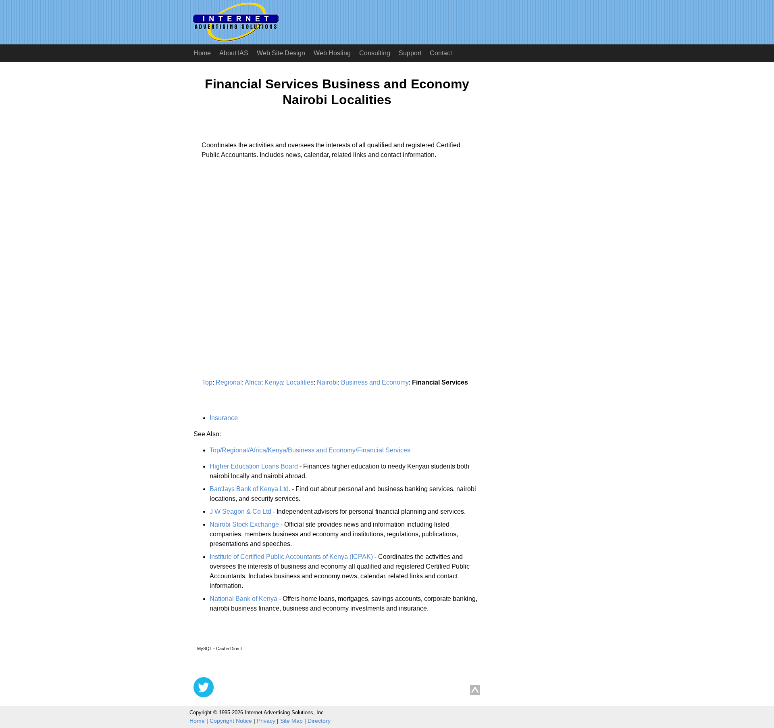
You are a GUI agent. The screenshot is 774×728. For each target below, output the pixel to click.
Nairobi (327, 382)
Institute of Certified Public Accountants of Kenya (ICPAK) (291, 556)
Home (202, 53)
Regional (229, 382)
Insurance (224, 417)
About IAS (233, 53)
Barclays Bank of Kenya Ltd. (250, 488)
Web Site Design (281, 53)
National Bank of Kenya (243, 598)
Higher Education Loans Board (254, 466)
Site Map (291, 721)
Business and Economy (375, 382)
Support (410, 53)
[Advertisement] (261, 240)
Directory (319, 721)
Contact (441, 53)
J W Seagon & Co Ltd (240, 511)
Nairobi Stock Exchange (244, 524)
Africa (253, 382)
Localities (300, 382)
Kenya (273, 382)
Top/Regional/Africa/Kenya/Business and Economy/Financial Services (310, 450)
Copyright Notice (231, 721)
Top (207, 382)
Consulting (374, 53)
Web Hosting (332, 53)
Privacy (266, 721)
